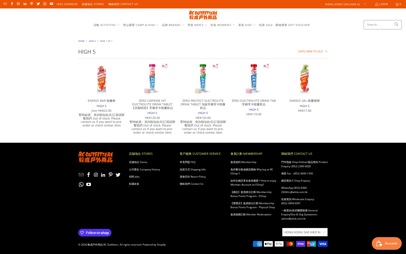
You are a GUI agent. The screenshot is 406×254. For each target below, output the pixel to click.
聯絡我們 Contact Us (123, 4)
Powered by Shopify (154, 244)
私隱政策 (134, 184)
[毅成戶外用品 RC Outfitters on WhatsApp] (45, 4)
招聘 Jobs (134, 176)
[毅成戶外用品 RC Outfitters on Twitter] (38, 4)
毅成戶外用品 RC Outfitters (103, 244)
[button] (106, 25)
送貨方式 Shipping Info (193, 169)
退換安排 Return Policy (193, 176)
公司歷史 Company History (144, 169)
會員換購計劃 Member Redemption (250, 214)
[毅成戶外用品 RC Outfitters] (203, 15)
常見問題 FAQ (187, 162)
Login (383, 4)
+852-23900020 (67, 4)
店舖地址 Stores (93, 4)
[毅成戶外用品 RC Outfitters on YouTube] (51, 4)
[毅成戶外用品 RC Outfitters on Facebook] (11, 4)
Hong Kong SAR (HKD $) (343, 4)
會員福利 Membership (243, 162)
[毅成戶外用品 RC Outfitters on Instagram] (18, 4)
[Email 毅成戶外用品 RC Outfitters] (5, 4)
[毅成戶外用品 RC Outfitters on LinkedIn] (25, 4)
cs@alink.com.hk (297, 192)
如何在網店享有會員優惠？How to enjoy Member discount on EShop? (253, 182)
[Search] (396, 24)
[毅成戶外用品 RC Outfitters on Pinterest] (31, 4)
